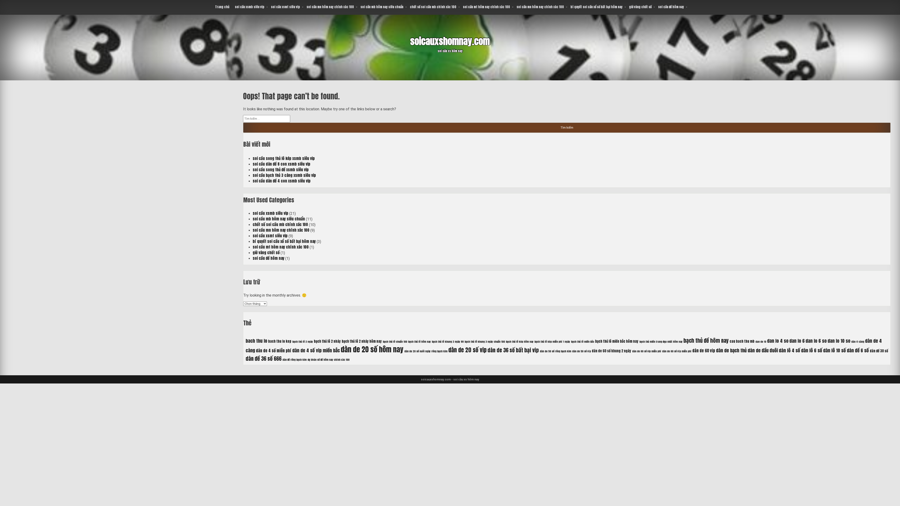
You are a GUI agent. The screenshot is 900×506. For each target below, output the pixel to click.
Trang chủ (222, 7)
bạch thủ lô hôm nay (419, 342)
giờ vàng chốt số (640, 7)
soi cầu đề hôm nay (671, 7)
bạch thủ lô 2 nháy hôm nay (362, 341)
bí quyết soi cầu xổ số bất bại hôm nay (596, 7)
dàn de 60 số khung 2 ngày (611, 350)
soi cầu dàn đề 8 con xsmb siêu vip (281, 164)
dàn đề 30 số (879, 350)
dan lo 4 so (777, 340)
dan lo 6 (797, 340)
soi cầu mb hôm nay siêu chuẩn (381, 7)
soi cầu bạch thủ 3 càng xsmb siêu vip (284, 175)
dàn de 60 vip (703, 351)
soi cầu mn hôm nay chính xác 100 (330, 7)
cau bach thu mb (742, 341)
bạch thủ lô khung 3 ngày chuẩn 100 (485, 342)
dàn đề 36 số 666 (263, 358)
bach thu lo (256, 340)
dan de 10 (760, 342)
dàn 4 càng (857, 342)
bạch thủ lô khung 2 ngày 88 (448, 342)
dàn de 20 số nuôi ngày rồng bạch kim (425, 351)
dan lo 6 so (816, 340)
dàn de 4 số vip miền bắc (316, 350)
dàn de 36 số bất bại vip (513, 350)
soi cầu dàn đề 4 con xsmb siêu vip (282, 181)
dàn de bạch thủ (731, 350)
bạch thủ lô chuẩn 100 (395, 342)
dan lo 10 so (839, 340)
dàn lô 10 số (834, 350)
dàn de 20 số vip (467, 350)
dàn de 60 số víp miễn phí (676, 351)
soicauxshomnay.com (450, 41)
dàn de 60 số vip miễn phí (646, 351)
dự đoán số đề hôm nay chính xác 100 (328, 360)
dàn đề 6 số (858, 350)
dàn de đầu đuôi (763, 350)
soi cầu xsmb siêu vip (249, 7)
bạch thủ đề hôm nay (706, 340)
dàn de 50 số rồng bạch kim (555, 351)
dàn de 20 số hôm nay (372, 349)
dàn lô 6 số (811, 350)
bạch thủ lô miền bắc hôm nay (616, 341)
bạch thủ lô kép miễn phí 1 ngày (552, 342)
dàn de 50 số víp (581, 351)
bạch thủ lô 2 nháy (327, 341)
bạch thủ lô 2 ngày (302, 342)
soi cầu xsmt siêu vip (285, 7)
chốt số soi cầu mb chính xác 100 (433, 7)
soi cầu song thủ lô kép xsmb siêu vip (284, 158)
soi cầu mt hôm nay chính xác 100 (486, 7)
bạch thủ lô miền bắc (582, 342)
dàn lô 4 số (789, 350)
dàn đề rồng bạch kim (294, 360)
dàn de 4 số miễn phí (273, 351)
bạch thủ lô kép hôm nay (519, 342)
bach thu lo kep (279, 341)
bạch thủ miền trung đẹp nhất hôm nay (660, 342)
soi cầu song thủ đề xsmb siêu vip (281, 169)
